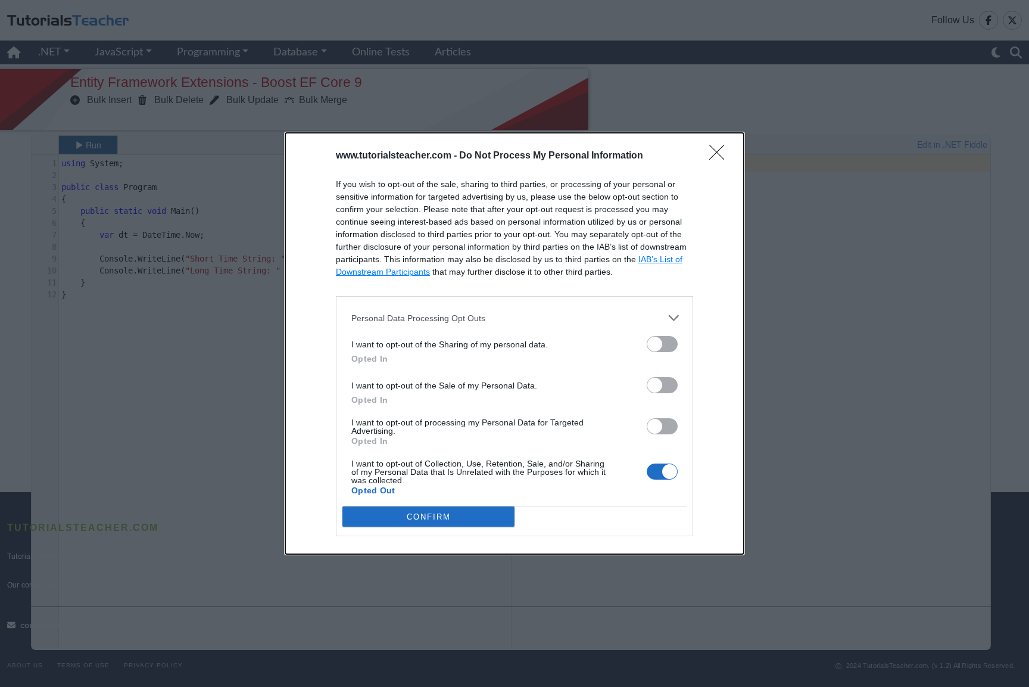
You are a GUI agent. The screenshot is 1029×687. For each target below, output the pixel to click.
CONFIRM (429, 516)
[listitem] (514, 318)
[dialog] (514, 343)
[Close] (720, 156)
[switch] (662, 344)
